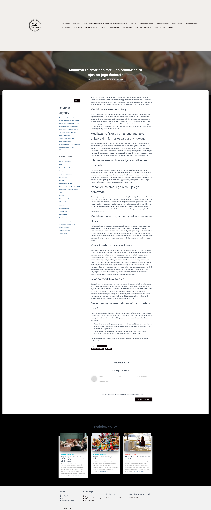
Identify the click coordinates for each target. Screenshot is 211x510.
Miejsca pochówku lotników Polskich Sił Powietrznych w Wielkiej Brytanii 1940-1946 (105, 23)
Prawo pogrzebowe (114, 27)
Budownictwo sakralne (65, 167)
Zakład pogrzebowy (160, 27)
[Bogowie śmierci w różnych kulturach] (105, 442)
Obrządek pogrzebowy (91, 27)
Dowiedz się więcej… (78, 475)
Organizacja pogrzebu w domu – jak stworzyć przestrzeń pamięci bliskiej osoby (72, 459)
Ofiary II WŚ (133, 23)
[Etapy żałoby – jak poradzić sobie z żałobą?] (137, 442)
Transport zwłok (63, 211)
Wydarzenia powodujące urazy (67, 224)
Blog (60, 164)
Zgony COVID (76, 23)
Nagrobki (61, 195)
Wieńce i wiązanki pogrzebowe (143, 27)
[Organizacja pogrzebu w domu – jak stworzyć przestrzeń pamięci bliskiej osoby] (73, 442)
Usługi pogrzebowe (127, 27)
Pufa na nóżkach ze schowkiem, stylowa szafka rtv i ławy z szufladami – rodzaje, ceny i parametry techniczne (69, 120)
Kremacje (170, 27)
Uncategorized (63, 214)
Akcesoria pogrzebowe (191, 23)
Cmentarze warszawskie (162, 23)
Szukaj (60, 98)
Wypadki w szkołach (177, 23)
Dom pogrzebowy (77, 27)
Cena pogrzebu (66, 23)
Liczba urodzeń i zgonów (146, 23)
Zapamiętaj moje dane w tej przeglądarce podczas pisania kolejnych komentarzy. (122, 394)
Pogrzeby (103, 27)
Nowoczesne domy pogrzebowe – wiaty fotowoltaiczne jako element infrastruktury (69, 147)
